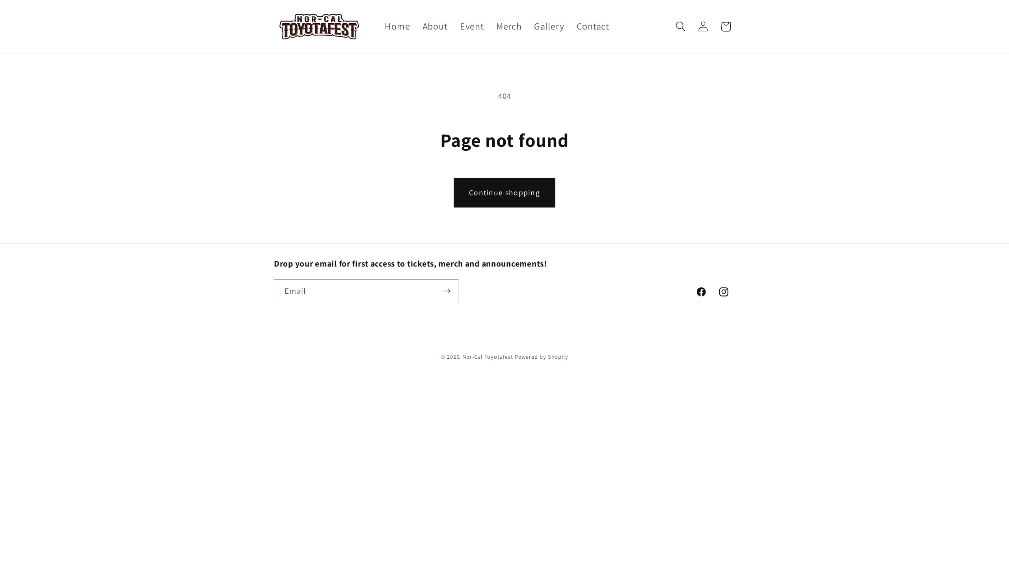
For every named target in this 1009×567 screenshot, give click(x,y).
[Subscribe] (447, 291)
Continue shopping (504, 192)
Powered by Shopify (541, 356)
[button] (681, 26)
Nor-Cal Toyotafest (487, 356)
